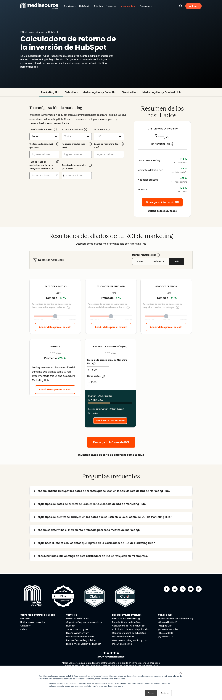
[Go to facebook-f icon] (167, 589)
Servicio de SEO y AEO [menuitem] (77, 629)
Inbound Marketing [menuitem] (122, 643)
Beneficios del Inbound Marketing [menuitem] (175, 618)
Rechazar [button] (165, 693)
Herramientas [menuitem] (127, 6)
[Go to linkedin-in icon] (175, 589)
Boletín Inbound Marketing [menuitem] (126, 618)
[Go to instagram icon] (199, 589)
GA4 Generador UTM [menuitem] (123, 636)
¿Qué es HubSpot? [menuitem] (167, 622)
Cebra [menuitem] (23, 629)
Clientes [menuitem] (98, 6)
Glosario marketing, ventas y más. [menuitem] (130, 640)
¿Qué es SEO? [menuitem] (165, 636)
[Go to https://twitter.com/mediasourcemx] (183, 589)
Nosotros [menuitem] (111, 6)
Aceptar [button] (151, 693)
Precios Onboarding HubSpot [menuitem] (81, 640)
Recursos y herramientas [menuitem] (127, 614)
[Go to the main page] (39, 6)
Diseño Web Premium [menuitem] (77, 633)
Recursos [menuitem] (145, 6)
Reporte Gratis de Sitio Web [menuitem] (126, 622)
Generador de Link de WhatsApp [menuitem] (129, 633)
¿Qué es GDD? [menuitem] (165, 633)
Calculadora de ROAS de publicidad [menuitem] (130, 629)
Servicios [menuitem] (69, 6)
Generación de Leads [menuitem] (77, 618)
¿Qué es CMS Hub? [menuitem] (168, 629)
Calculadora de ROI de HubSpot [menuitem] (128, 625)
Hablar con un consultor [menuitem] (33, 622)
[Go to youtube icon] (191, 589)
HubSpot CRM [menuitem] (165, 625)
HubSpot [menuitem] (84, 6)
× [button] (180, 671)
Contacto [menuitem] (25, 625)
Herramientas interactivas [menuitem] (80, 636)
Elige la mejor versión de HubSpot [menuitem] (83, 643)
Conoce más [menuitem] (165, 614)
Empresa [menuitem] (25, 618)
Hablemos (193, 6)
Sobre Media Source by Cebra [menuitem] (37, 614)
